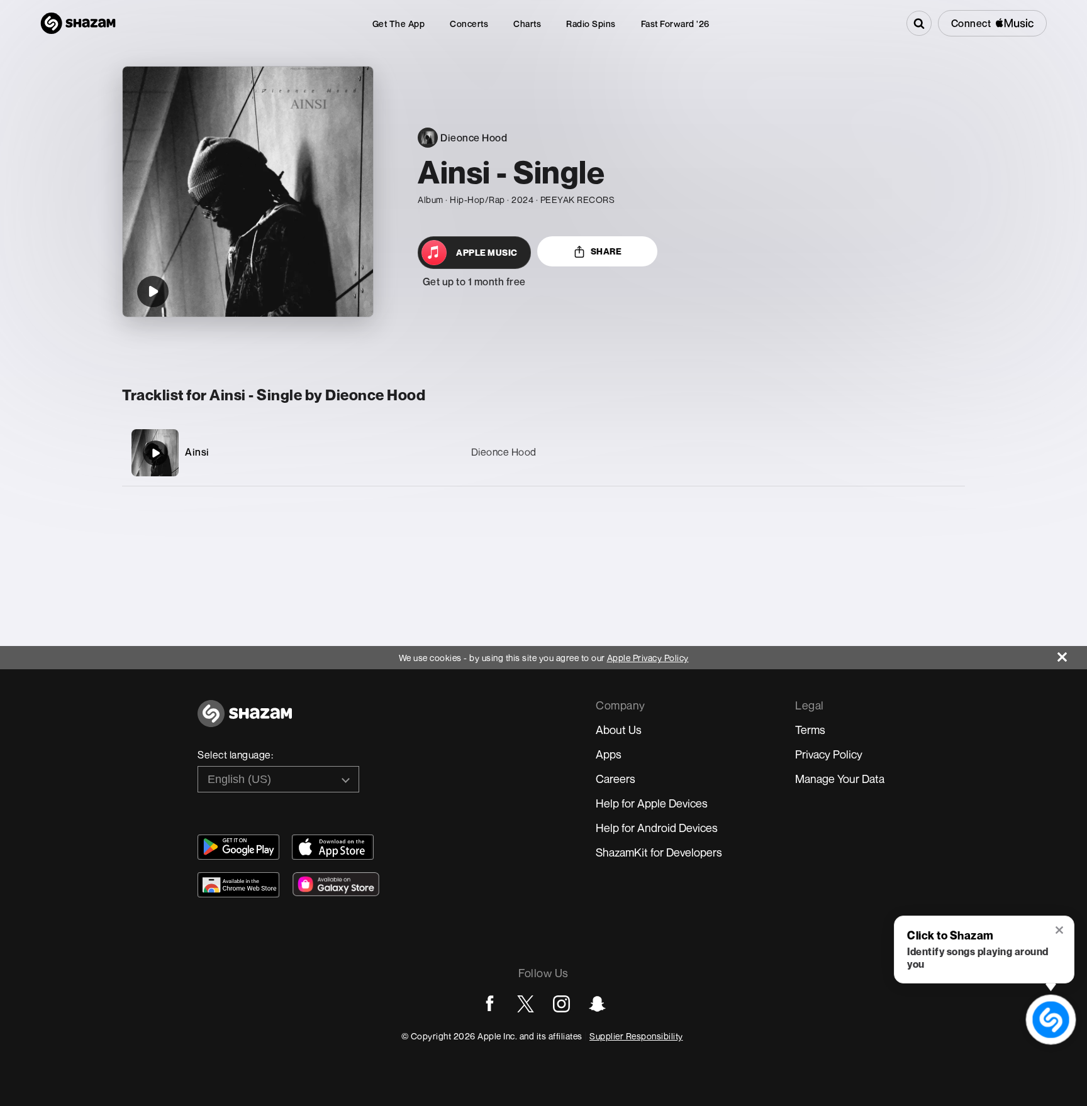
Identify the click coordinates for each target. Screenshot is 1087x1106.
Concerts (469, 23)
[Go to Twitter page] (525, 1003)
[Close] (1072, 654)
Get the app (398, 23)
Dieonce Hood (504, 452)
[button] (1060, 931)
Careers (615, 779)
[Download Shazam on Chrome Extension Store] (238, 884)
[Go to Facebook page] (489, 1003)
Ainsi (197, 452)
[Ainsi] (543, 453)
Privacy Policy (828, 754)
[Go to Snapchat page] (597, 1003)
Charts (527, 23)
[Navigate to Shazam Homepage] (78, 23)
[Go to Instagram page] (561, 1003)
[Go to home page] (245, 720)
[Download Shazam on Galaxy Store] (336, 884)
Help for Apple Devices (652, 803)
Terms (810, 729)
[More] (895, 453)
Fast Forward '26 (675, 23)
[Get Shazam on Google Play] (238, 847)
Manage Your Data (839, 779)
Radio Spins (591, 23)
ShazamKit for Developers (659, 852)
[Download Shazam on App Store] (333, 847)
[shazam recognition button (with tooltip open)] (1050, 1019)
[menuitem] (399, 23)
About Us (619, 729)
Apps (609, 754)
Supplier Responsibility (636, 1036)
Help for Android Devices (657, 828)
